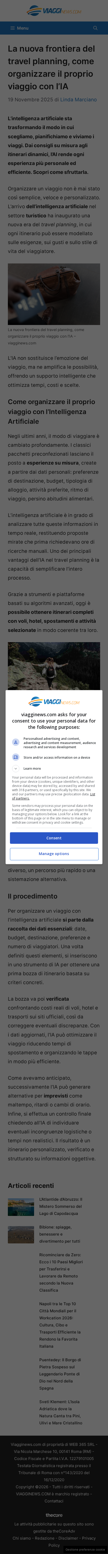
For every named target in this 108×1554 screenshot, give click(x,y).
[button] (54, 768)
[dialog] (54, 777)
